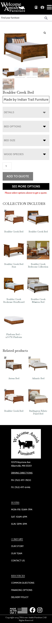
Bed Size (9, 140)
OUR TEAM (16, 553)
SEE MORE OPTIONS (26, 186)
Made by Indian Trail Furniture (26, 99)
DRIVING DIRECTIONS (22, 473)
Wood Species (14, 154)
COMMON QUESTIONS (22, 582)
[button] (45, 33)
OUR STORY (17, 546)
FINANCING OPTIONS (21, 590)
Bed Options (12, 126)
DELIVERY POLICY (19, 597)
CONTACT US (18, 560)
